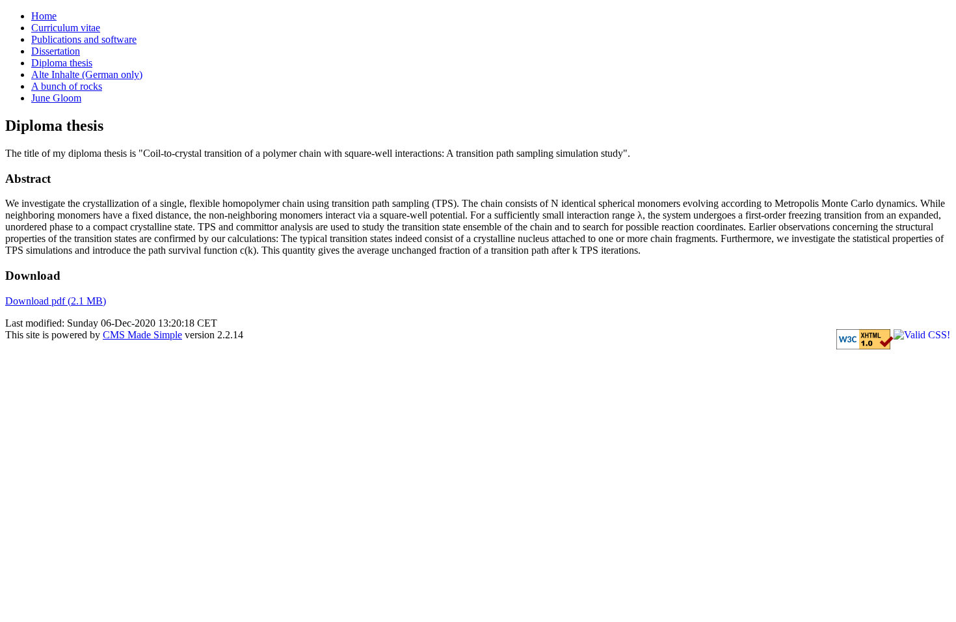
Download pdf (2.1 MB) (55, 300)
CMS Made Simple (142, 334)
